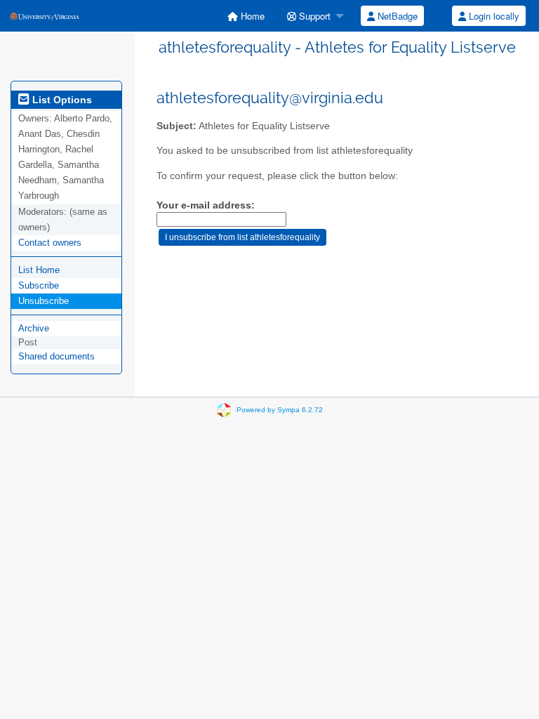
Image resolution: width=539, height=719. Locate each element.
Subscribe (38, 285)
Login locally (492, 15)
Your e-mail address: (206, 205)
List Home (39, 270)
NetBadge (396, 15)
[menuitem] (246, 16)
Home (251, 15)
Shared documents (56, 356)
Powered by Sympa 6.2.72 (280, 410)
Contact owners (49, 242)
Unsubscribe (43, 301)
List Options (60, 99)
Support (313, 15)
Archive (33, 328)
